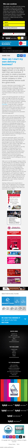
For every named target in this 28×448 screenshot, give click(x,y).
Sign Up (14, 354)
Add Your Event (14, 373)
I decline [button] (6, 25)
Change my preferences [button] (10, 28)
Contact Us (14, 334)
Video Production (14, 366)
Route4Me (4, 104)
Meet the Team (14, 335)
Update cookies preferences (7, 447)
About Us (14, 340)
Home (4, 48)
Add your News (14, 365)
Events (14, 351)
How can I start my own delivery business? (13, 51)
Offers (14, 355)
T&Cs (18, 444)
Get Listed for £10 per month (14, 371)
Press (14, 338)
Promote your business (14, 368)
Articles (14, 352)
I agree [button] (6, 22)
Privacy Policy (12, 444)
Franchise (14, 374)
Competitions (14, 349)
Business (9, 48)
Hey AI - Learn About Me (14, 337)
